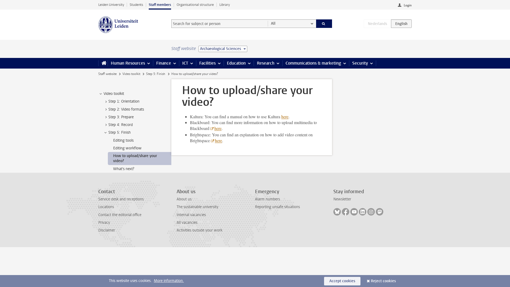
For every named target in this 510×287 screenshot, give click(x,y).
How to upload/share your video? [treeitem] (135, 158)
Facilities (207, 63)
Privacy (104, 222)
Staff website (107, 74)
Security (360, 63)
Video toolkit (131, 74)
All (273, 23)
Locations (106, 206)
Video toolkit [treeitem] (114, 93)
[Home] (103, 63)
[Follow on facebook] (345, 212)
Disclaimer (106, 230)
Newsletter (342, 199)
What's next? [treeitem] (123, 168)
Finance (163, 63)
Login (408, 5)
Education (236, 63)
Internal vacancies (191, 214)
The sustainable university (197, 206)
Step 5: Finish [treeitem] (119, 132)
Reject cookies (383, 281)
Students (136, 4)
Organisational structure (195, 4)
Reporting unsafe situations (277, 206)
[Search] (324, 23)
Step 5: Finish (155, 74)
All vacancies (187, 222)
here (284, 116)
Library (224, 4)
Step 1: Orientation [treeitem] (123, 101)
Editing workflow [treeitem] (127, 148)
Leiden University (111, 4)
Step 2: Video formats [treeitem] (126, 109)
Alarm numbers (267, 199)
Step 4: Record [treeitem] (120, 124)
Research (265, 63)
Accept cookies (342, 281)
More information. (169, 280)
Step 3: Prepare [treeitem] (121, 117)
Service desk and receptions (121, 199)
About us (184, 199)
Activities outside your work (199, 230)
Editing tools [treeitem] (123, 140)
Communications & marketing (313, 63)
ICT (185, 63)
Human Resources (128, 63)
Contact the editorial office (119, 214)
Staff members (160, 4)
